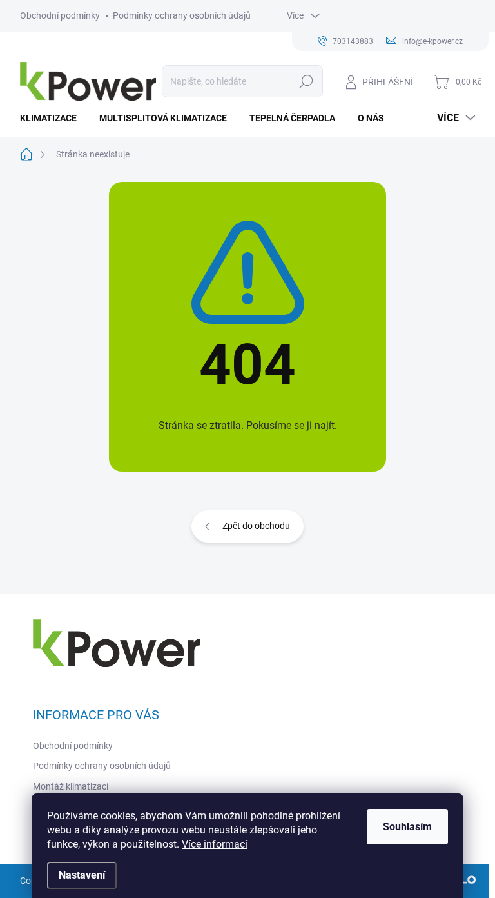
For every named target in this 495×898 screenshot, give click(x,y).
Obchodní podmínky (60, 15)
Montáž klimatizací (70, 786)
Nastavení (82, 875)
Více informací (215, 844)
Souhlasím (407, 827)
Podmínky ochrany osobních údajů (182, 15)
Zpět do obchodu (256, 526)
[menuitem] (53, 118)
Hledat (306, 81)
